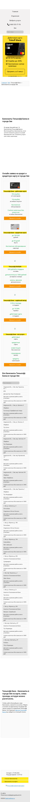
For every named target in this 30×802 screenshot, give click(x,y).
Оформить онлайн (15, 218)
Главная (15, 12)
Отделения (15, 16)
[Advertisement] (15, 101)
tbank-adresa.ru (10, 798)
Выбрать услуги (15, 20)
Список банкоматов (11, 778)
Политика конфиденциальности (11, 795)
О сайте (3, 793)
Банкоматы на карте (11, 781)
